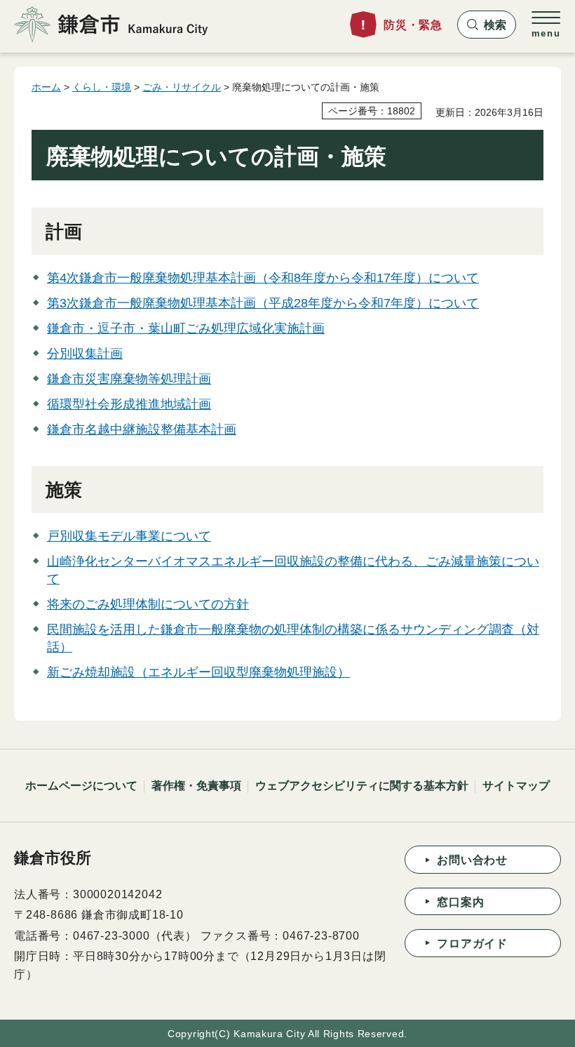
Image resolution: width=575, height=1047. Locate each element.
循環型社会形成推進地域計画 (129, 404)
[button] (486, 25)
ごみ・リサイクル (181, 87)
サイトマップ (516, 786)
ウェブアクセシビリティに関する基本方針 (361, 786)
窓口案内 (460, 902)
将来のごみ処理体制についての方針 (148, 604)
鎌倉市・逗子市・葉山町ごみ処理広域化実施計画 (186, 328)
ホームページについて (81, 786)
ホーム (46, 87)
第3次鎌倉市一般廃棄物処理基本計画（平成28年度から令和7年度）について (263, 303)
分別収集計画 (85, 354)
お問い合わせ (472, 860)
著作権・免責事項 (196, 786)
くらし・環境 (101, 87)
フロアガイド (472, 943)
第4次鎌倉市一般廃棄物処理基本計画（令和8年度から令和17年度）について (263, 278)
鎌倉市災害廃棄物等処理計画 (129, 379)
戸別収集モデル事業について (129, 536)
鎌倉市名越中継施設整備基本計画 (141, 429)
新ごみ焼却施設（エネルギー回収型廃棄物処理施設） (198, 672)
